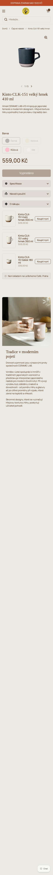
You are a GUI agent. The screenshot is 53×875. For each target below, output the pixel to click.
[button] (48, 11)
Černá (14, 140)
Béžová (34, 140)
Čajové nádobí (17, 28)
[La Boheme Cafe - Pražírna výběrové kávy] (25, 11)
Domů (5, 28)
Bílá (33, 149)
